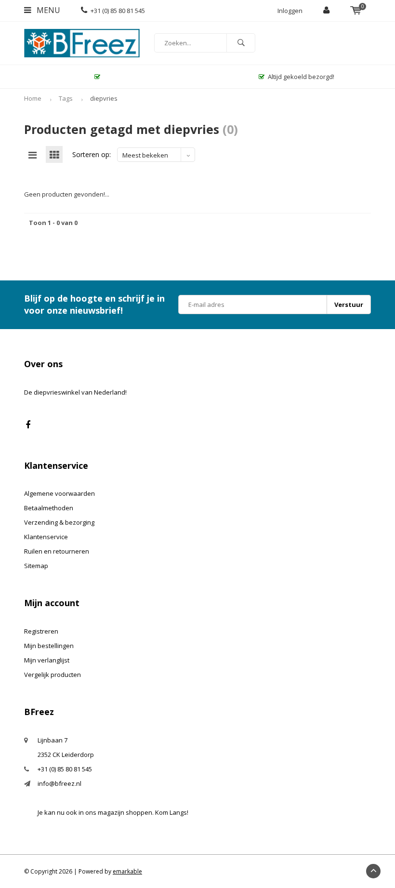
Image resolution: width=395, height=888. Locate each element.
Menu (47, 10)
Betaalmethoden (48, 508)
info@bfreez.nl (59, 783)
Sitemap (36, 565)
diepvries (104, 98)
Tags (66, 98)
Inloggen (290, 10)
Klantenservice (46, 536)
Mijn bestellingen (49, 645)
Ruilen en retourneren (56, 551)
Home (32, 98)
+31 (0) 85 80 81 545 (118, 10)
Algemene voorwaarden (59, 493)
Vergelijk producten (52, 674)
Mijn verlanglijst (46, 660)
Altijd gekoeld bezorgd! (301, 76)
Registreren (41, 631)
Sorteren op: (91, 154)
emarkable (127, 871)
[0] (355, 10)
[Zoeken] (240, 43)
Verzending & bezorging (59, 522)
